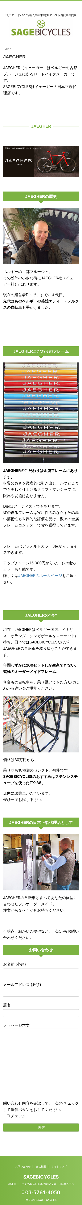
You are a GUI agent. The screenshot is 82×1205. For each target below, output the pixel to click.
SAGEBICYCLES (41, 1177)
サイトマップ (59, 1166)
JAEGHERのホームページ (40, 575)
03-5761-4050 (42, 1192)
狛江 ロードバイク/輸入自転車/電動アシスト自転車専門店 (41, 1183)
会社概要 (41, 1166)
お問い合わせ (22, 1166)
